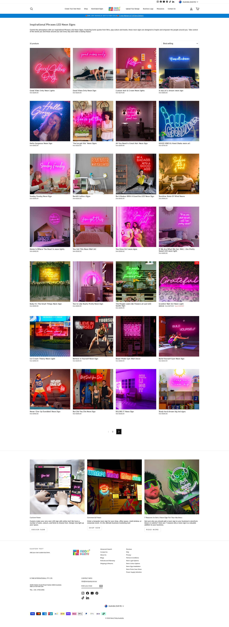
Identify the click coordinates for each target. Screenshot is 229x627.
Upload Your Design (132, 9)
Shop (86, 9)
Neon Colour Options (133, 563)
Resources (160, 9)
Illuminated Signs (97, 9)
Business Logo (148, 9)
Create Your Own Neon (73, 9)
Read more (152, 529)
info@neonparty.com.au (89, 581)
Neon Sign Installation (133, 566)
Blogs (102, 558)
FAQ (127, 552)
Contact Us (172, 9)
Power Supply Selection (134, 572)
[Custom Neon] (57, 486)
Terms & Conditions (132, 558)
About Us (103, 555)
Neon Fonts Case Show (134, 569)
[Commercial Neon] (114, 486)
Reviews (129, 549)
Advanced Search (106, 549)
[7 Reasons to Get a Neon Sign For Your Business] (171, 486)
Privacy (128, 555)
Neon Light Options (132, 561)
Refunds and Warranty (107, 561)
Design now (38, 529)
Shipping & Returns (106, 563)
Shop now (94, 528)
